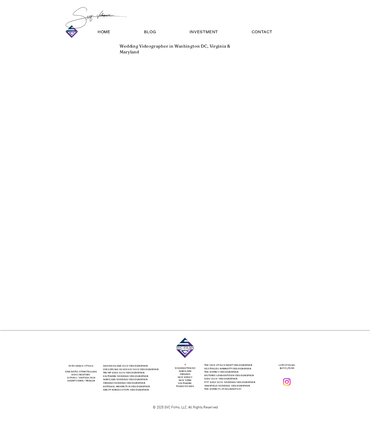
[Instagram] (287, 382)
